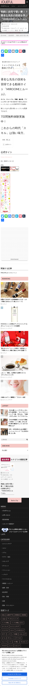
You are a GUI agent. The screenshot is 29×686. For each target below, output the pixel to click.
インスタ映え (6, 622)
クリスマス (5, 630)
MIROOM (6, 28)
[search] (27, 439)
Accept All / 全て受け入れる (14, 674)
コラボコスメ (20, 630)
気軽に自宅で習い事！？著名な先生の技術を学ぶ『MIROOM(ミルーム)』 (7, 488)
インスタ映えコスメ (17, 622)
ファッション (6, 570)
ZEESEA (24, 615)
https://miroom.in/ (6, 157)
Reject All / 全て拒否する (14, 682)
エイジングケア (22, 6)
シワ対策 (14, 634)
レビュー (17, 645)
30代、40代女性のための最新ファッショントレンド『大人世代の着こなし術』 (18, 431)
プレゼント (24, 642)
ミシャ (11, 645)
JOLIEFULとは (5, 6)
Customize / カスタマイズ (14, 678)
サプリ (4, 634)
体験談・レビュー (7, 583)
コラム (4, 552)
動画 (16, 30)
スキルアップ (14, 28)
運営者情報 (5, 519)
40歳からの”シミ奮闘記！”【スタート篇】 (13, 397)
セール (4, 638)
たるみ (4, 619)
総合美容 (6, 26)
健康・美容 (5, 588)
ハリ (10, 642)
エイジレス (5, 626)
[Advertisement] (14, 242)
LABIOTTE (10, 615)
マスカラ (4, 645)
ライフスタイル (7, 579)
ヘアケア (5, 574)
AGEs (3, 615)
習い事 (21, 30)
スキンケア (5, 561)
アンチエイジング (13, 619)
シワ (9, 634)
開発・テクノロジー (8, 605)
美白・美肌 (5, 596)
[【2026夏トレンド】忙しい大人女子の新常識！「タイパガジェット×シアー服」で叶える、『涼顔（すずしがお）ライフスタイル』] (4, 412)
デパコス (18, 638)
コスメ (13, 6)
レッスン (11, 30)
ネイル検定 (4, 479)
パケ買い (16, 642)
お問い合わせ (6, 515)
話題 (3, 601)
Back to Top (14, 500)
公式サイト (7, 144)
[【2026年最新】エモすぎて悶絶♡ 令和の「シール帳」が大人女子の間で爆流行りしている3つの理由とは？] (4, 422)
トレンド (4, 642)
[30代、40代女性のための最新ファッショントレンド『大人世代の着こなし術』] (4, 431)
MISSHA (17, 615)
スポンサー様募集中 (8, 524)
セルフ (22, 28)
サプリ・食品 (6, 557)
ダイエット (5, 565)
